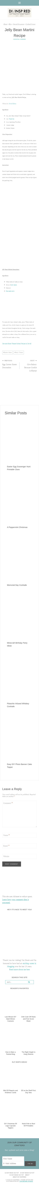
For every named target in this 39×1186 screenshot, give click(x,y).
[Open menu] (19, 3)
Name (6, 835)
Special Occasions (18, 24)
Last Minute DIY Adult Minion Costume (10, 1019)
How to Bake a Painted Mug (10, 1053)
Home (5, 24)
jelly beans (14, 285)
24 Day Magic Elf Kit (27, 1173)
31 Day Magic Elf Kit (17, 1175)
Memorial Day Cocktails (17, 585)
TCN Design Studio (26, 1181)
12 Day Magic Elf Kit (12, 1173)
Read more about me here (19, 970)
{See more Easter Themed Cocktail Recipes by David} (16, 343)
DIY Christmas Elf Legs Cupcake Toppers (10, 1126)
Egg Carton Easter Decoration (9, 364)
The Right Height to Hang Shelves (28, 1053)
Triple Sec (11, 119)
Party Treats (18, 352)
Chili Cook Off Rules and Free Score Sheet (28, 1019)
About (27, 1175)
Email (6, 846)
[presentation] (19, 440)
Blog (10, 24)
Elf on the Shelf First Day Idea (28, 1092)
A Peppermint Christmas (17, 527)
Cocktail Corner (30, 24)
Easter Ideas (7, 352)
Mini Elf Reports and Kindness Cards (10, 1092)
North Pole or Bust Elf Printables (28, 1125)
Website (6, 856)
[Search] (29, 982)
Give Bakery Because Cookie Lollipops (30, 366)
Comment (8, 803)
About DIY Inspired (19, 1177)
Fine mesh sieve (10, 291)
